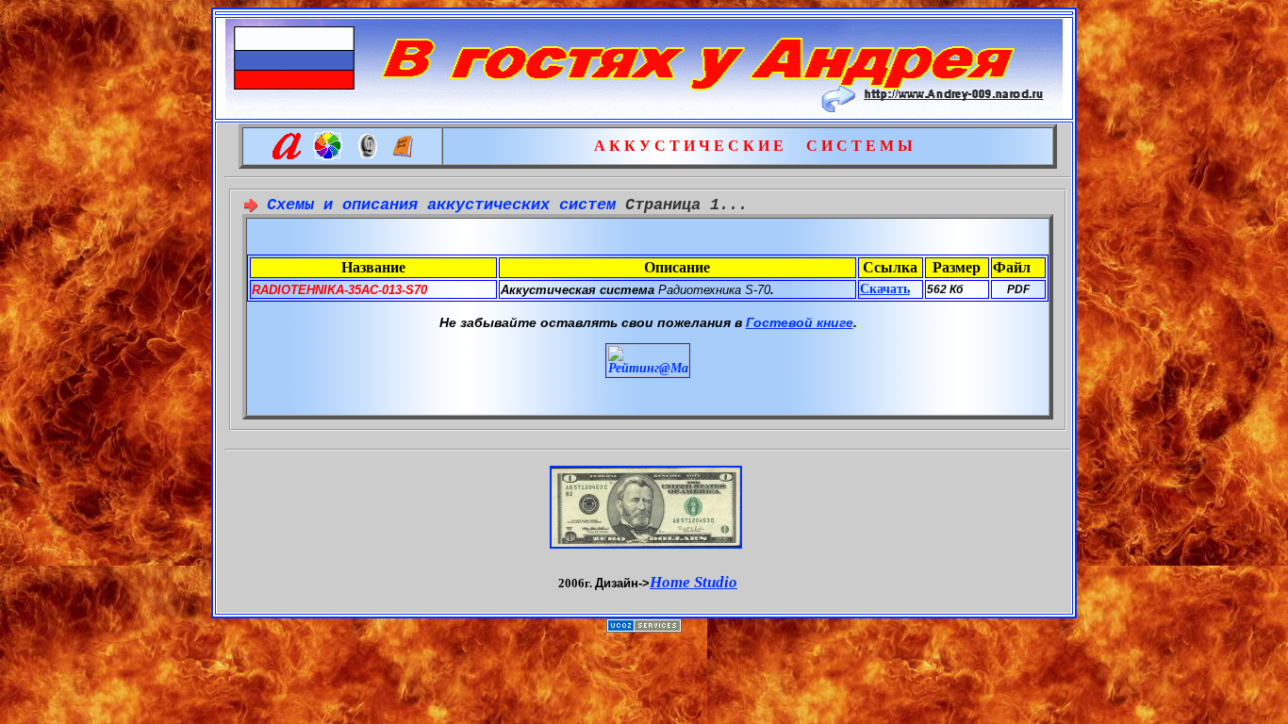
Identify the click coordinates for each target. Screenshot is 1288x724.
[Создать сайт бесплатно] (644, 627)
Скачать (885, 289)
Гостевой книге (799, 322)
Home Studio (693, 582)
